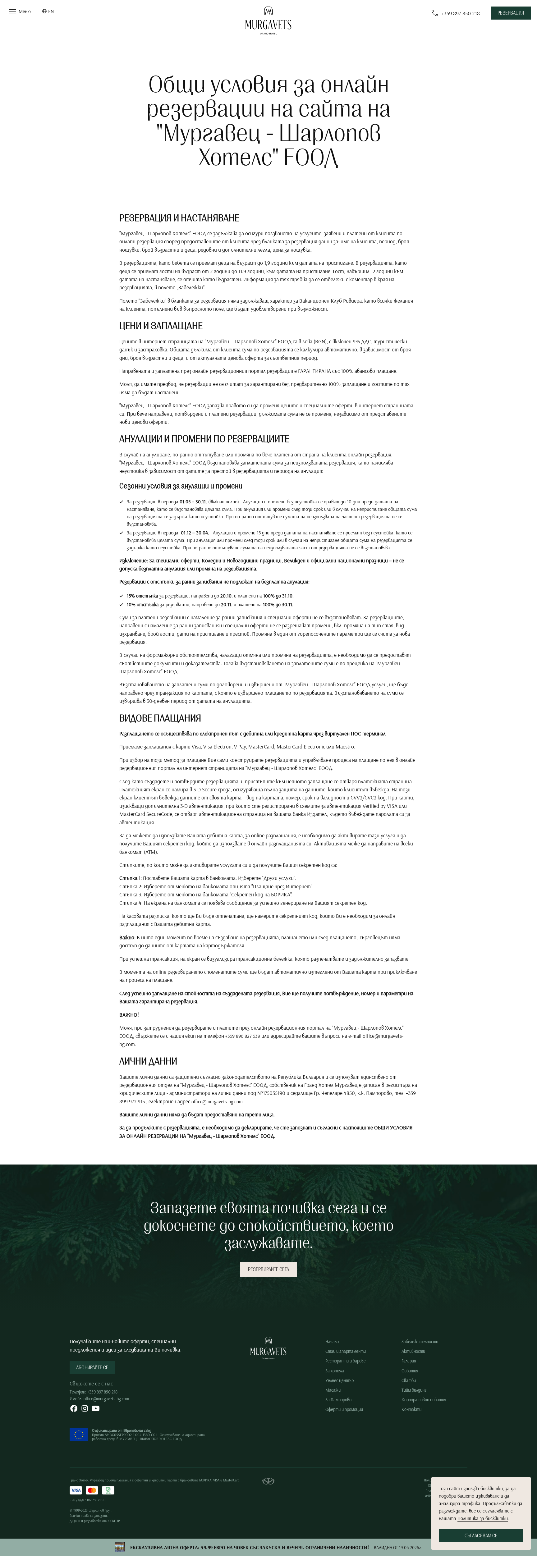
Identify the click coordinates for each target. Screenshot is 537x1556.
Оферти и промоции (344, 1409)
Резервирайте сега (268, 1269)
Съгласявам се (481, 1536)
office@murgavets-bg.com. (217, 1101)
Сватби (409, 1380)
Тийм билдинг (414, 1390)
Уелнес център (339, 1380)
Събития (410, 1371)
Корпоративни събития (424, 1400)
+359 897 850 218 (102, 1392)
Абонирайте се (92, 1368)
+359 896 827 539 (242, 1036)
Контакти (411, 1409)
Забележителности (420, 1341)
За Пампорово (338, 1400)
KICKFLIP (114, 1521)
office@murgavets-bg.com (106, 1399)
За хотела (334, 1371)
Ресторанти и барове (345, 1361)
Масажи (333, 1390)
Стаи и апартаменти (345, 1351)
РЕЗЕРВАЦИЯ (511, 13)
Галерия (409, 1361)
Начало (332, 1341)
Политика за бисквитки (482, 1518)
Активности (413, 1351)
